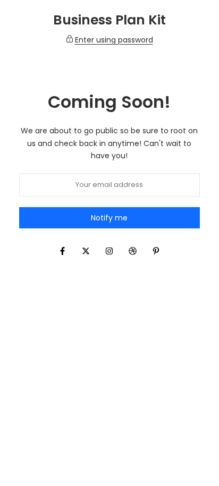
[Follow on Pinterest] (156, 251)
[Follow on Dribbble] (133, 251)
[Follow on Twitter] (86, 251)
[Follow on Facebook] (63, 251)
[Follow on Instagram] (109, 251)
